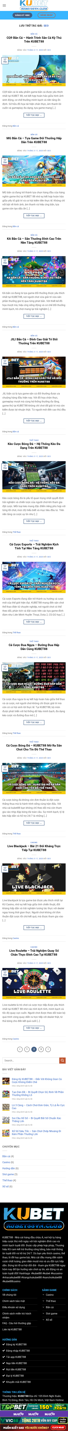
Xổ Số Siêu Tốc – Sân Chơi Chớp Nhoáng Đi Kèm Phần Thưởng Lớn (36, 1133)
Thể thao (34, 440)
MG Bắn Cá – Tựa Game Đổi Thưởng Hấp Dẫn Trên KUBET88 (34, 140)
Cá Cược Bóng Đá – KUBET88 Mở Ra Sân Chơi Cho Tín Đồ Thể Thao (34, 747)
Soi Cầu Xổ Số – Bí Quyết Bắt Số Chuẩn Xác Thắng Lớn (36, 1120)
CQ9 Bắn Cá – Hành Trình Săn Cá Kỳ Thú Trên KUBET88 (34, 39)
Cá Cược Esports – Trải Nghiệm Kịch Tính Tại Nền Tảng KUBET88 (34, 546)
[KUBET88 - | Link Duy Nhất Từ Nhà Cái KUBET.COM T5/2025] (34, 5)
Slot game (8, 1174)
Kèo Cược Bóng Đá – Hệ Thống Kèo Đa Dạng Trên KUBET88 (34, 446)
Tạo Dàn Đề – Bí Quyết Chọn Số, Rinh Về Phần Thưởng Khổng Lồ (38, 1094)
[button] (4, 5)
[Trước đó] (20, 1049)
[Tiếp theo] (48, 1049)
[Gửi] (62, 1061)
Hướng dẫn (8, 1168)
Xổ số (5, 1186)
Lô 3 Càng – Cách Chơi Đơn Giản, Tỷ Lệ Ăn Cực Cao (38, 1107)
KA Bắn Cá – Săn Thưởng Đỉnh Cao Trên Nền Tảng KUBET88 (34, 240)
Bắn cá (34, 34)
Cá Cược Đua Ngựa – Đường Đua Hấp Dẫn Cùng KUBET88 (34, 647)
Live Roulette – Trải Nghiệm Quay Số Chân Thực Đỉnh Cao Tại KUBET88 (34, 952)
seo (46, 25)
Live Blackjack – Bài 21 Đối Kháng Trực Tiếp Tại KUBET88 (34, 848)
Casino (34, 843)
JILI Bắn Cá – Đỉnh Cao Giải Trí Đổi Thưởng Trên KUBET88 (34, 341)
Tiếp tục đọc (34, 115)
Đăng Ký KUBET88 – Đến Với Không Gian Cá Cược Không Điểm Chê (37, 1081)
